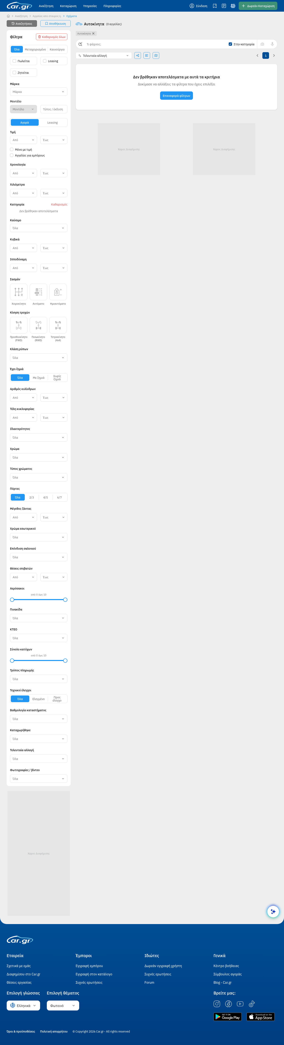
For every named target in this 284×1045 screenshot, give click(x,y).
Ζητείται (23, 72)
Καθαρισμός (59, 204)
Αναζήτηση (46, 6)
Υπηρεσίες (90, 6)
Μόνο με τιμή (23, 149)
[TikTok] (251, 1004)
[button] (199, 6)
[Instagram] (217, 1004)
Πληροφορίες (112, 6)
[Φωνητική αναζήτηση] (272, 44)
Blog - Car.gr (223, 982)
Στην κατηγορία (244, 44)
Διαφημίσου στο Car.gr (23, 974)
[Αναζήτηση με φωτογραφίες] (262, 44)
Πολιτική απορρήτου (54, 1031)
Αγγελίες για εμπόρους (30, 155)
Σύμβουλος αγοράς (228, 974)
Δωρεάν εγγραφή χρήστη (163, 965)
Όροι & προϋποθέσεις (21, 1031)
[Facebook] (228, 1004)
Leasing (53, 61)
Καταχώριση (68, 6)
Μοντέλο (15, 101)
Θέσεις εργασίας (19, 982)
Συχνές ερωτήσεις (89, 982)
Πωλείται (24, 61)
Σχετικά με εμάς (19, 965)
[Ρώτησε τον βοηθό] (273, 911)
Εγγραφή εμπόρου (89, 965)
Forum (149, 982)
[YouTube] (240, 1004)
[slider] (12, 600)
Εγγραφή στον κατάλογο (94, 974)
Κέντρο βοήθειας (226, 965)
